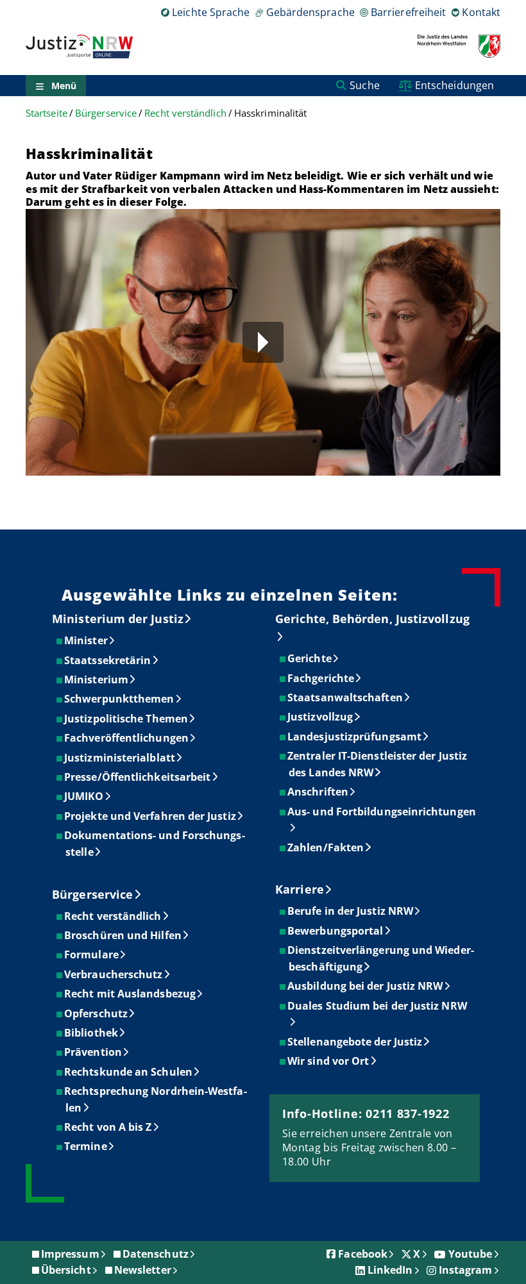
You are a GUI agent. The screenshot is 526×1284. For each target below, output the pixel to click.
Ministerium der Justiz (117, 618)
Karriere (299, 889)
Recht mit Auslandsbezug (130, 994)
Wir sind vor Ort (329, 1061)
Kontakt (481, 12)
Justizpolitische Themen (126, 719)
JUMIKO (84, 796)
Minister (86, 640)
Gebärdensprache (310, 12)
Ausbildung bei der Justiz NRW (366, 986)
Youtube (470, 1254)
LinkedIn (390, 1270)
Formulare (92, 954)
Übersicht (66, 1270)
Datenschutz (156, 1254)
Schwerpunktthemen (119, 699)
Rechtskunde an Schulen (128, 1072)
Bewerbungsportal (336, 931)
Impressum (70, 1254)
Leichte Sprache (211, 12)
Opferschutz (96, 1013)
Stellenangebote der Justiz (355, 1042)
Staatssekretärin (108, 660)
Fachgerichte (321, 678)
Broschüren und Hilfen (123, 935)
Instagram (466, 1270)
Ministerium (96, 679)
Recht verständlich (185, 113)
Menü (63, 85)
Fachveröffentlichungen (127, 738)
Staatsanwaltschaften (346, 697)
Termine (86, 1146)
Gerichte (310, 658)
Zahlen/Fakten (326, 847)
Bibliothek (91, 1033)
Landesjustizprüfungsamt (355, 737)
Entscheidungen (454, 85)
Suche (364, 85)
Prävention (93, 1052)
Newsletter (142, 1270)
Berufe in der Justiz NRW (351, 911)
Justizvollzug (321, 717)
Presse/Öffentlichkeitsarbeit (137, 777)
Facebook (362, 1254)
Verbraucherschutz (113, 974)
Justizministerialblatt (120, 758)
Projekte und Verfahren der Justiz (150, 816)
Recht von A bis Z (108, 1127)
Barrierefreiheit (408, 12)
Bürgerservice (106, 113)
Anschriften (318, 792)
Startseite (46, 113)
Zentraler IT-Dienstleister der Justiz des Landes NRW (378, 764)
